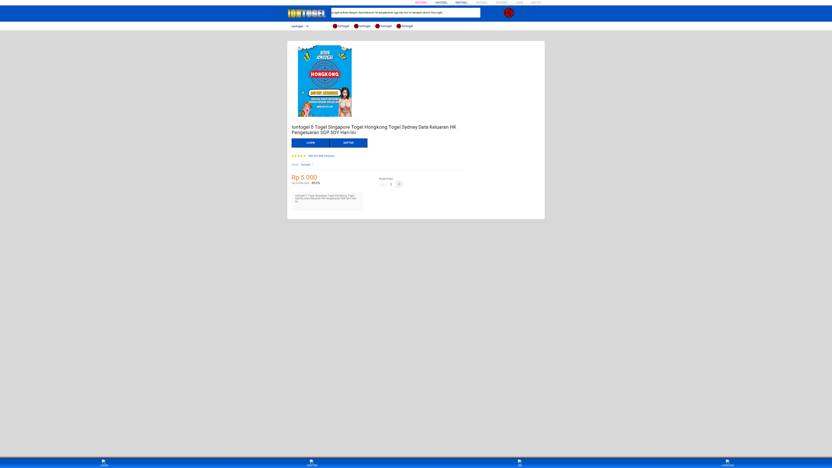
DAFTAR (536, 2)
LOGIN (519, 2)
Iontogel (421, 2)
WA (520, 465)
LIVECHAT (728, 465)
